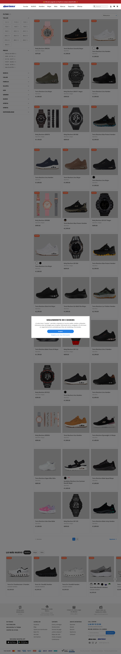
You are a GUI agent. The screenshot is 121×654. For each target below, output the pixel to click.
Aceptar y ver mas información (60, 335)
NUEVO (33, 6)
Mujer (49, 6)
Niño (55, 6)
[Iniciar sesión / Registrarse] (111, 6)
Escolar (25, 6)
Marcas (62, 6)
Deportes (71, 6)
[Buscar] (94, 6)
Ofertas (79, 6)
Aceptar (60, 331)
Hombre (41, 6)
